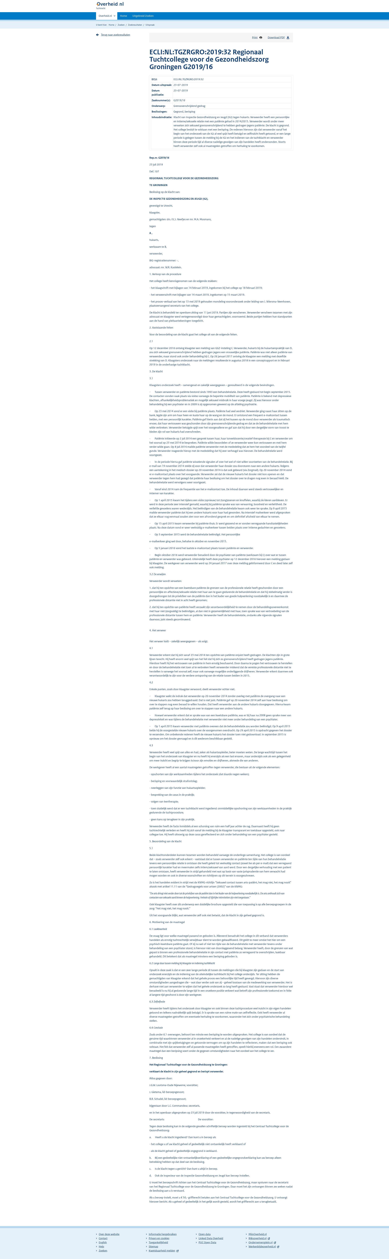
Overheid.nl (105, 17)
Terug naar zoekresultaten (115, 34)
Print (255, 37)
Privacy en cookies (159, 1238)
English (103, 1242)
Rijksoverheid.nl (258, 1238)
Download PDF (276, 37)
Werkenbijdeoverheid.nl (262, 1246)
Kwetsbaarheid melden (162, 1250)
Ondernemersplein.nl (261, 1242)
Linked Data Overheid (211, 1238)
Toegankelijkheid (158, 1242)
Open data (205, 1234)
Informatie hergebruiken (163, 1234)
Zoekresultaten (135, 24)
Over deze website (109, 1234)
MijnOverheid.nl (258, 1234)
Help (101, 1246)
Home (123, 16)
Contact (103, 1238)
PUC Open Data (207, 1242)
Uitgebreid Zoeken (143, 16)
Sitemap (153, 1246)
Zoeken (121, 24)
